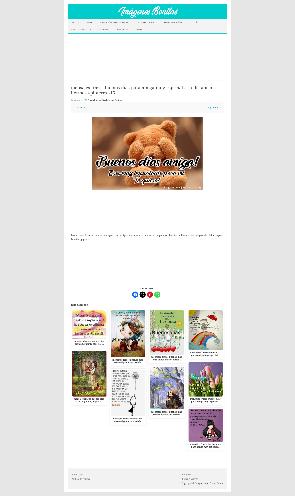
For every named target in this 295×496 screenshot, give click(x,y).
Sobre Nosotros (190, 478)
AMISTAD (75, 22)
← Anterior (80, 107)
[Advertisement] (147, 55)
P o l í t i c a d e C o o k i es (80, 478)
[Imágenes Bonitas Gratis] (147, 18)
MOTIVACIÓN (122, 29)
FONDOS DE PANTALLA (81, 29)
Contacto (186, 474)
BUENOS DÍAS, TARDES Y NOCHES (114, 22)
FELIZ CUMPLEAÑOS (173, 22)
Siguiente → (214, 107)
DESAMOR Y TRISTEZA (147, 22)
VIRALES (139, 29)
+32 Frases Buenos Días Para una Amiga (102, 100)
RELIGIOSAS (103, 29)
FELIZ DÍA (193, 22)
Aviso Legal (77, 474)
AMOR (89, 22)
